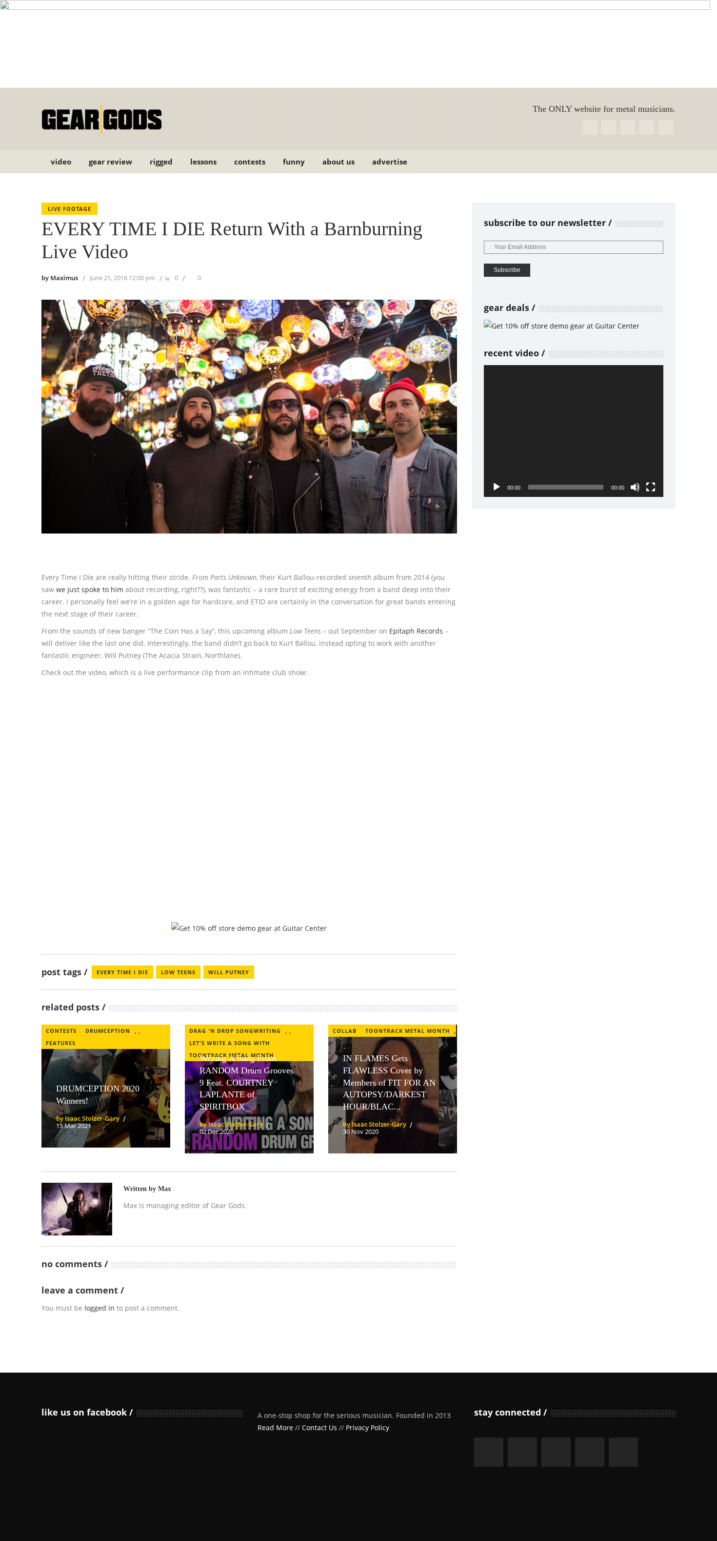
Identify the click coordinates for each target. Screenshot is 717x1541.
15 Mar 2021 (73, 1125)
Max (164, 1188)
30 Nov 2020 (360, 1131)
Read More (275, 1427)
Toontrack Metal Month (407, 1030)
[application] (573, 431)
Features (61, 1043)
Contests (61, 1030)
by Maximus (59, 277)
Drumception (107, 1030)
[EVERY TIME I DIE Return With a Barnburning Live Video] (76, 1209)
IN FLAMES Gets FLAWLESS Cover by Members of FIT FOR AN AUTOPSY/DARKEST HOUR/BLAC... (389, 1082)
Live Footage (69, 208)
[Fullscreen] (651, 487)
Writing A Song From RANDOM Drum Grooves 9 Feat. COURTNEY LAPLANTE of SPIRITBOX (246, 1082)
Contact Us (319, 1427)
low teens (178, 972)
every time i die (122, 972)
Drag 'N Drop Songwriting (235, 1030)
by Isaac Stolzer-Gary (88, 1118)
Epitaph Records (416, 631)
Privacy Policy (367, 1427)
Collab (345, 1030)
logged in (99, 1308)
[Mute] (635, 487)
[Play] (496, 487)
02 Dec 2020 (216, 1131)
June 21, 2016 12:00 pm (122, 277)
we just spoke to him (89, 589)
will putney (228, 972)
